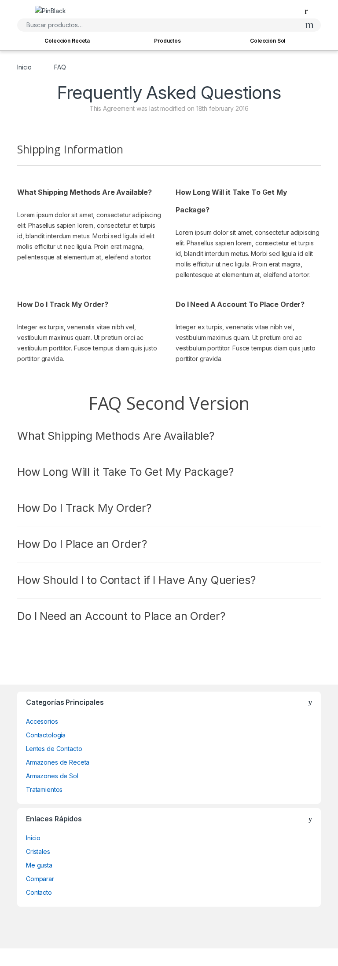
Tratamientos (44, 789)
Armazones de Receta (57, 762)
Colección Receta (67, 40)
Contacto (39, 892)
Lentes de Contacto (54, 748)
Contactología (46, 735)
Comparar (40, 878)
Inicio (24, 67)
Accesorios (42, 721)
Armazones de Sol (52, 776)
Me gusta (39, 865)
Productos (167, 40)
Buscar (309, 25)
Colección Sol (267, 40)
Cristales (38, 851)
